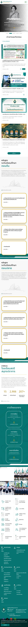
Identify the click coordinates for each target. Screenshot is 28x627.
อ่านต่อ (3, 623)
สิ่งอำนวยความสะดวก (8, 591)
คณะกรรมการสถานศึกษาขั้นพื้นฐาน (21, 573)
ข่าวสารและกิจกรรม (8, 567)
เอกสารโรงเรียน (19, 594)
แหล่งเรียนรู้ (6, 589)
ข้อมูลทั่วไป (6, 555)
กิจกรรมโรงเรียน (7, 574)
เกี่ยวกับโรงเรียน (7, 547)
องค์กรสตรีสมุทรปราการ (6, 563)
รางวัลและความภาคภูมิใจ (7, 577)
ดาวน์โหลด (19, 585)
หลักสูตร (18, 547)
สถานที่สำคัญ (6, 588)
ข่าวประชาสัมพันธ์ (7, 573)
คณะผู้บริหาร (18, 576)
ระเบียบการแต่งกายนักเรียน (7, 594)
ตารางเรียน (18, 590)
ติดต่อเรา (6, 598)
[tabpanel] (14, 99)
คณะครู (17, 578)
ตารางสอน (18, 592)
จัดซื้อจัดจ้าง (6, 579)
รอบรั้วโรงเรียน (7, 585)
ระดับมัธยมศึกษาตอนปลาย (20, 552)
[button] (7, 33)
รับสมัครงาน (6, 581)
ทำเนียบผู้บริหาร (7, 556)
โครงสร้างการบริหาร (7, 558)
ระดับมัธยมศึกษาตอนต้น (20, 550)
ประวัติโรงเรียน (6, 553)
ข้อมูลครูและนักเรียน (7, 560)
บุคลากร (18, 567)
